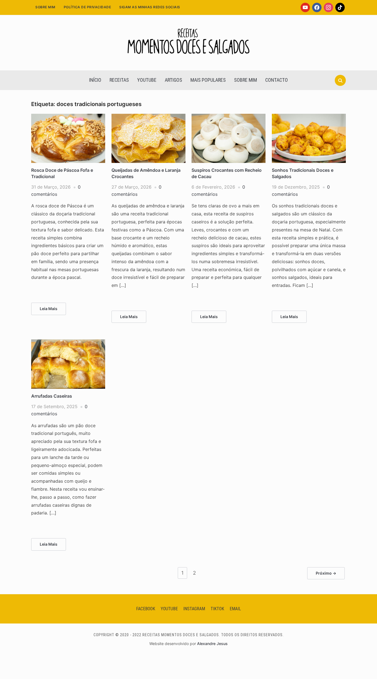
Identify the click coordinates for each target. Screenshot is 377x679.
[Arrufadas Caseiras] (68, 342)
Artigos (173, 80)
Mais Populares (208, 80)
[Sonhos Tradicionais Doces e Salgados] (309, 117)
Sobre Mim (45, 7)
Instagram (194, 608)
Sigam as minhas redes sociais (149, 7)
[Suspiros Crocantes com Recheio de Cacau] (229, 117)
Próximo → (326, 573)
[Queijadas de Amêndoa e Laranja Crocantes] (148, 117)
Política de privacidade (87, 7)
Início (95, 80)
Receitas (119, 80)
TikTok (217, 608)
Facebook (145, 608)
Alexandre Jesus (212, 643)
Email (235, 608)
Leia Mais (48, 308)
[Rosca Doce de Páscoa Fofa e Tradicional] (68, 117)
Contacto (276, 80)
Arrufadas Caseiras (51, 396)
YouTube (146, 80)
